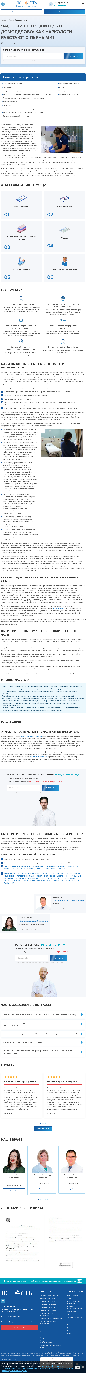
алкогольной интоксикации (31, 736)
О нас (69, 1334)
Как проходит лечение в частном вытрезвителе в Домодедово (27, 94)
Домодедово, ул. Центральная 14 (20, 1322)
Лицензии (70, 1325)
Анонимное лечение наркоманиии (52, 1329)
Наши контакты (72, 1331)
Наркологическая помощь (49, 1295)
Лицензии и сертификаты (68, 94)
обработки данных (9, 1368)
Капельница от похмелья (48, 1304)
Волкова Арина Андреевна (33, 921)
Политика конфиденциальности (74, 1307)
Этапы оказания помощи (12, 84)
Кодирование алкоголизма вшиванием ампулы (49, 1342)
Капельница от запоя (47, 1307)
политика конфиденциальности (54, 1366)
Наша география (73, 1295)
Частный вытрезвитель (48, 1298)
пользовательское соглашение (51, 1368)
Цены (68, 1328)
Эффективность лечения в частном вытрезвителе (22, 109)
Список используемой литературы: (16, 116)
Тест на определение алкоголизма (74, 1318)
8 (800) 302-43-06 (61, 3)
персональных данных (44, 61)
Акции (69, 1298)
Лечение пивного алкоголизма (51, 1318)
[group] (21, 1241)
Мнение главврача (10, 102)
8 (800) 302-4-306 (14, 1317)
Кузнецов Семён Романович (68, 900)
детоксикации (57, 608)
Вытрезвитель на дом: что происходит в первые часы (23, 98)
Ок (78, 1367)
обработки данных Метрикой (28, 1368)
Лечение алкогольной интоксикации (48, 1314)
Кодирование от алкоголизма (50, 1338)
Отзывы (62, 87)
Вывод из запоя (45, 1326)
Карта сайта (71, 1337)
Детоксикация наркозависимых (51, 1335)
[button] (40, 1123)
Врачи (69, 1314)
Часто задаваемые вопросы (69, 84)
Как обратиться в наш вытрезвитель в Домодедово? (23, 112)
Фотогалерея (71, 1311)
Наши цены (7, 105)
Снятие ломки (45, 1332)
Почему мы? (7, 87)
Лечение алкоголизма (48, 1301)
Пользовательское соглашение (73, 1302)
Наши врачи (63, 91)
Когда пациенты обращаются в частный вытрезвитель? (24, 91)
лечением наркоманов (38, 757)
